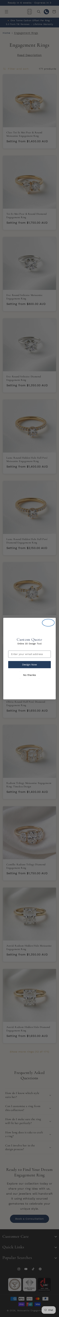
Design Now (29, 664)
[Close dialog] (48, 622)
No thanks (29, 675)
